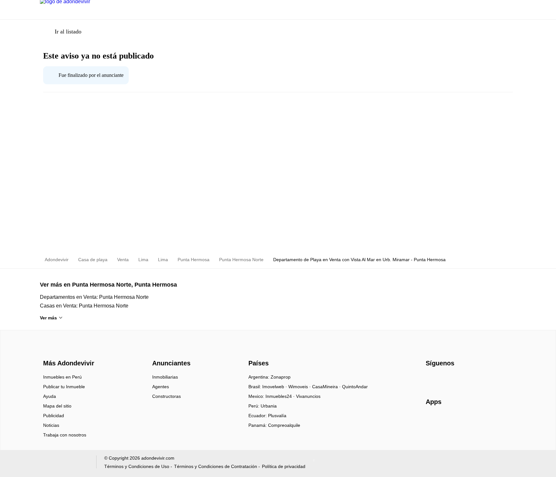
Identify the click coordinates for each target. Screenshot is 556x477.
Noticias (51, 425)
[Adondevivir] (67, 351)
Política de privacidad (283, 466)
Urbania (269, 405)
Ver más (48, 317)
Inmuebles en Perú (62, 377)
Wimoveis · (300, 386)
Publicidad (53, 415)
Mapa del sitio (57, 405)
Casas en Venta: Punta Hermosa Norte (84, 305)
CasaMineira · (327, 386)
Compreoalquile (284, 425)
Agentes (160, 386)
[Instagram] (441, 379)
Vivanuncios (308, 396)
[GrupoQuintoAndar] (64, 463)
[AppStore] (446, 420)
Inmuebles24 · (280, 396)
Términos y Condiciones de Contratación (215, 466)
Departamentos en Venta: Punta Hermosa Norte (94, 297)
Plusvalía (277, 415)
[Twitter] (463, 379)
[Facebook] (431, 379)
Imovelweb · (275, 386)
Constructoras (166, 396)
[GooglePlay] (490, 420)
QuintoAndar (355, 386)
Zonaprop (281, 377)
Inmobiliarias (165, 377)
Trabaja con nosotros (64, 434)
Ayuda (49, 396)
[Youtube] (452, 379)
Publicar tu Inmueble (64, 386)
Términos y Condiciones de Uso (136, 466)
